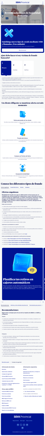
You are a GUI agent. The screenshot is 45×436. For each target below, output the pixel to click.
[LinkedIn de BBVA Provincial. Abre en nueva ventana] (27, 424)
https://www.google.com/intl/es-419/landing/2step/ (18, 238)
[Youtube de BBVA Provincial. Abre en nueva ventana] (22, 427)
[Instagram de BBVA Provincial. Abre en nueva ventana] (24, 424)
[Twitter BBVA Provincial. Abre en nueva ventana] (21, 424)
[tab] (6, 68)
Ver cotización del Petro (30, 391)
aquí (26, 233)
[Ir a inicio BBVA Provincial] (22, 2)
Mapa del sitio (16, 420)
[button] (6, 68)
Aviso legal (22, 420)
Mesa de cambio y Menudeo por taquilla (33, 396)
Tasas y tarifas (29, 420)
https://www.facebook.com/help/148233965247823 (19, 240)
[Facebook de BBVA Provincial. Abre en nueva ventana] (18, 424)
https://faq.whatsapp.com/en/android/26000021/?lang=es (22, 244)
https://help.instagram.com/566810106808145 (19, 242)
